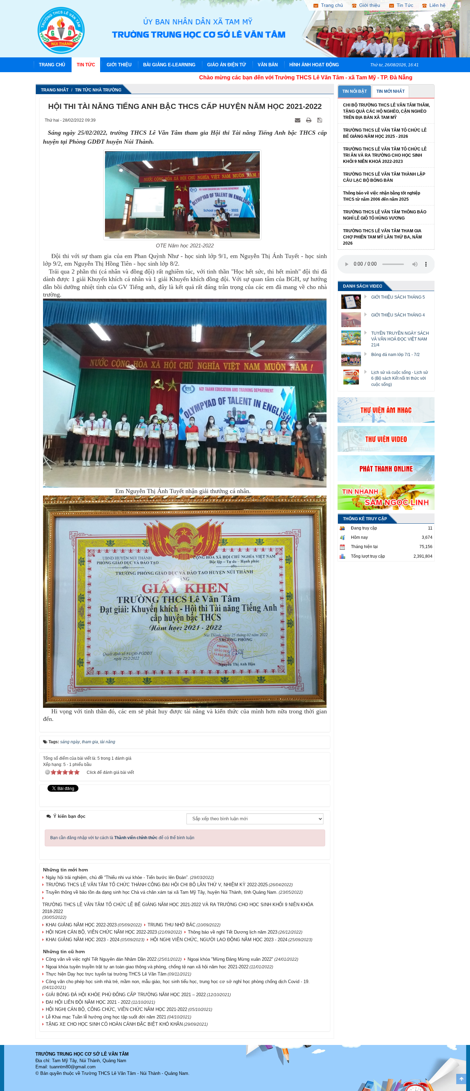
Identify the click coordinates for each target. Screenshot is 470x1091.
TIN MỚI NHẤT (390, 91)
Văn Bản (268, 64)
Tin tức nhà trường (98, 90)
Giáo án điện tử (226, 64)
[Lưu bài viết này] (320, 120)
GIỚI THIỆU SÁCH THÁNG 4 (398, 315)
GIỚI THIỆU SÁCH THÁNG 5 (398, 297)
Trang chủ (52, 64)
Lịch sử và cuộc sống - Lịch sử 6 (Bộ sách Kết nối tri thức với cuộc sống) (399, 378)
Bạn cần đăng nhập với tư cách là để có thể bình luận (122, 837)
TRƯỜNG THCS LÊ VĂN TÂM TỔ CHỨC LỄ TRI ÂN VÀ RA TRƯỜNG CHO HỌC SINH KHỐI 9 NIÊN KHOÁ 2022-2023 (385, 155)
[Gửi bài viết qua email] (298, 120)
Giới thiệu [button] (368, 5)
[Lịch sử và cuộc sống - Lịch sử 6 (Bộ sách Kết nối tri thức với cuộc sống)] (353, 376)
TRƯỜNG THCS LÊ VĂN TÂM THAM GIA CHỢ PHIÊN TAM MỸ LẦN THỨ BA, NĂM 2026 (382, 237)
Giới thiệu (119, 64)
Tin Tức (86, 64)
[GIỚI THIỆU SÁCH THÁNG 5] (353, 301)
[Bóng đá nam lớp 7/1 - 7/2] (353, 358)
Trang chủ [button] (330, 5)
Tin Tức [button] (403, 5)
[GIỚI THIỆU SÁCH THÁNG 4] (353, 319)
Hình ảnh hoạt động (314, 64)
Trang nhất (54, 90)
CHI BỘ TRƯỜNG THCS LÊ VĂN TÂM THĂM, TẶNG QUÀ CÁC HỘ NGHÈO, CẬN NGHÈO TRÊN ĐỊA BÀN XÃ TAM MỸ (386, 111)
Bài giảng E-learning (169, 64)
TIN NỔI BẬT (354, 91)
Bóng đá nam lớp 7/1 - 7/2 (395, 354)
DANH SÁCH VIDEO (362, 286)
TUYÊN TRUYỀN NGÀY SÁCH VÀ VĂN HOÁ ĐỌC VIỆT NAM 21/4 (400, 339)
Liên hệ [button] (436, 5)
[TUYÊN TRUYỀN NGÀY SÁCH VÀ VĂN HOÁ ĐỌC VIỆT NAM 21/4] (353, 337)
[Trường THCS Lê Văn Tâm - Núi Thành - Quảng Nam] (61, 30)
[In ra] (309, 120)
